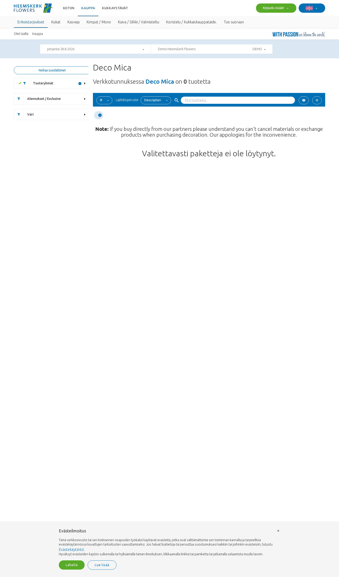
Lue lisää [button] (102, 565)
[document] (169, 543)
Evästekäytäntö (71, 549)
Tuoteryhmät (43, 83)
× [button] (278, 530)
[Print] (304, 100)
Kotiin (68, 8)
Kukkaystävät (115, 8)
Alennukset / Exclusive (44, 99)
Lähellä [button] (72, 565)
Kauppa (88, 8)
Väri (30, 114)
